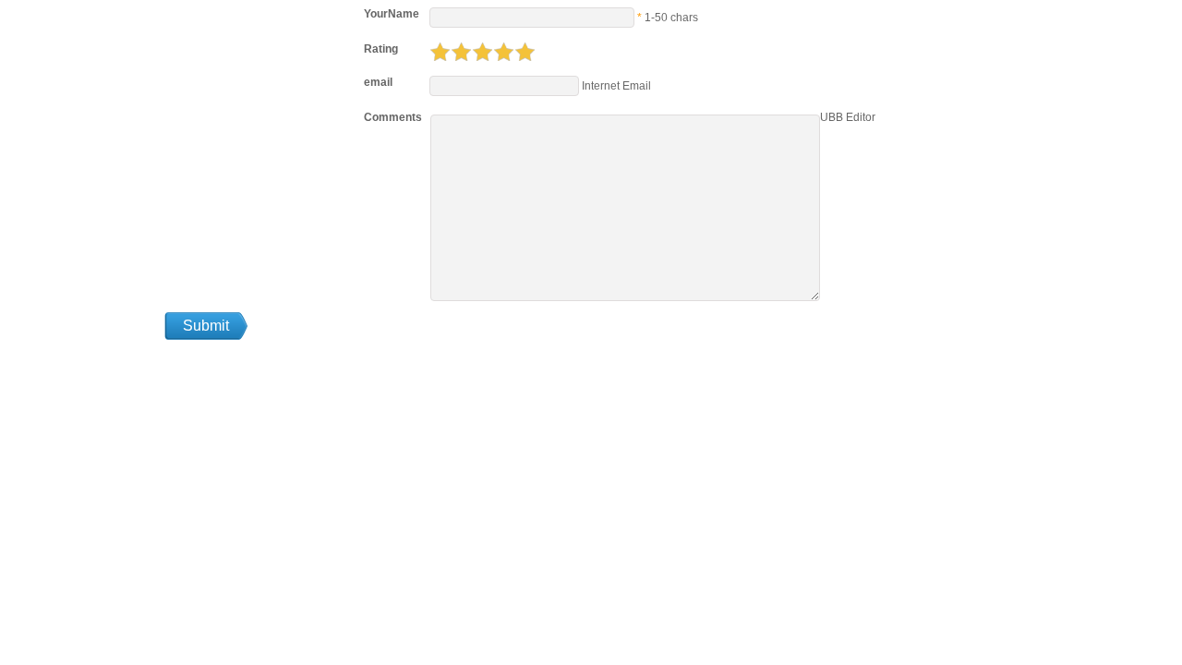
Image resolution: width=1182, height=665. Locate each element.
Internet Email (615, 85)
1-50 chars (671, 17)
